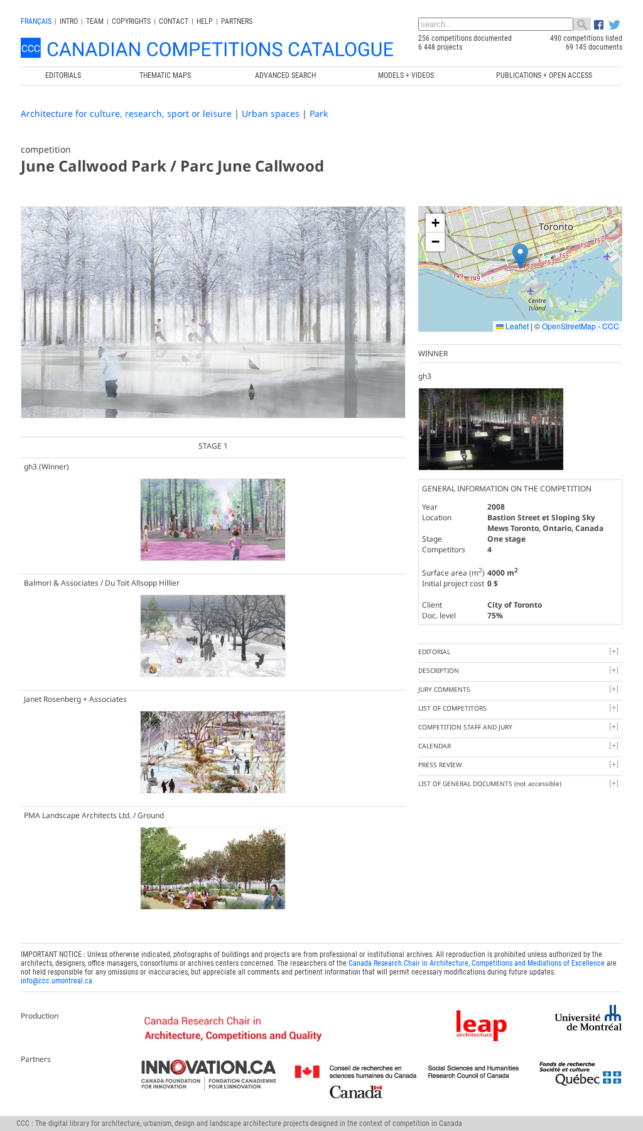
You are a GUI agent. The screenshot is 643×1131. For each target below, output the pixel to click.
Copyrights (131, 21)
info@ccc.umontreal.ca (56, 980)
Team (95, 21)
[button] (520, 256)
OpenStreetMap (569, 325)
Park (319, 113)
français (36, 21)
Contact (173, 21)
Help (205, 21)
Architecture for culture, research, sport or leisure (126, 113)
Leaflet (516, 325)
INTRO (69, 21)
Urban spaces (271, 113)
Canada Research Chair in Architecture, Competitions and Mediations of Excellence (477, 963)
